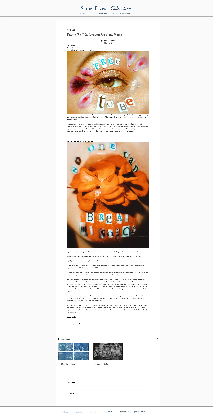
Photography (71, 317)
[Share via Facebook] (68, 324)
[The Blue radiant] (73, 351)
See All (155, 339)
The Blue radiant (68, 364)
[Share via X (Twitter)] (73, 324)
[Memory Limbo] (108, 351)
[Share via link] (79, 324)
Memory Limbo (101, 364)
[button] (114, 13)
